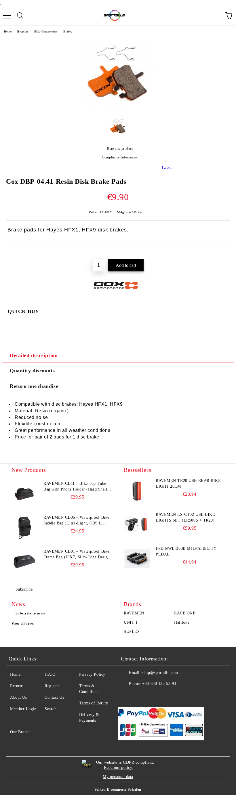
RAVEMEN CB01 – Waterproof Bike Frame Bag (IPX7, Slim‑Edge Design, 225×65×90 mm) (77, 554)
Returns (17, 686)
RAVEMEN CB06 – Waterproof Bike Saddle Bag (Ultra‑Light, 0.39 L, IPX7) (76, 520)
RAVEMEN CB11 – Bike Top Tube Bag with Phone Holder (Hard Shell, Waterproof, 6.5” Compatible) (76, 486)
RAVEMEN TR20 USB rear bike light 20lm (188, 483)
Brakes (67, 31)
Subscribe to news (30, 613)
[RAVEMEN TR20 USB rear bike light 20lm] (137, 491)
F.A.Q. (51, 674)
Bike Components (46, 31)
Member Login (23, 709)
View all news (23, 624)
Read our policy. (118, 767)
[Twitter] (141, 695)
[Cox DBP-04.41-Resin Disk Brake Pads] (118, 108)
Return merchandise (34, 386)
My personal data (118, 777)
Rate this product (120, 149)
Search (50, 709)
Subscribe (24, 589)
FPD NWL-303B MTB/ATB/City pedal (186, 551)
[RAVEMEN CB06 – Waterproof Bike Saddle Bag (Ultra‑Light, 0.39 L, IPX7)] (24, 528)
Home (8, 31)
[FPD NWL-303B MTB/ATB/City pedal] (137, 559)
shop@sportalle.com (160, 673)
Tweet (166, 167)
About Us (18, 697)
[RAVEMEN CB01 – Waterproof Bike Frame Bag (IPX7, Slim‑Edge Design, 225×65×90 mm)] (24, 561)
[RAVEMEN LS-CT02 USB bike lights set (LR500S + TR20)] (137, 525)
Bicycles (22, 31)
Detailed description (34, 355)
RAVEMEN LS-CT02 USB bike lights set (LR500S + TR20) (185, 517)
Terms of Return (93, 703)
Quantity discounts (32, 370)
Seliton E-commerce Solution (118, 790)
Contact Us (54, 697)
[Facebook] (128, 695)
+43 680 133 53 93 (159, 683)
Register (52, 686)
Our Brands (20, 732)
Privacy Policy (92, 674)
